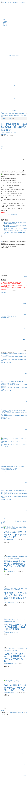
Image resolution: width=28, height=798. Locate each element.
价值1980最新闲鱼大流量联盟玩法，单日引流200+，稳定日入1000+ (15, 687)
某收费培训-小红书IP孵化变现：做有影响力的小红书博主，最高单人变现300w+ (15, 223)
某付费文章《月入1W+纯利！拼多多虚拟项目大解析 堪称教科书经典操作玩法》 (15, 225)
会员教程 (5, 22)
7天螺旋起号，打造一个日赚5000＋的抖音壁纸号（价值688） (15, 534)
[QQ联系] (14, 740)
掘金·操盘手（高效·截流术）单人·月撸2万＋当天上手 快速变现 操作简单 (15, 596)
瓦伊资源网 (3, 134)
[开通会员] (11, 753)
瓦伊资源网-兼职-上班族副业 (16, 712)
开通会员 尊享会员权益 (14, 56)
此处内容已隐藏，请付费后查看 (9, 214)
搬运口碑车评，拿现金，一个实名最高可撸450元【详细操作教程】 (14, 657)
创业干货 (5, 25)
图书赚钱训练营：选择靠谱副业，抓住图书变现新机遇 (14, 127)
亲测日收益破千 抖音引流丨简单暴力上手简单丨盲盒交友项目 (15, 627)
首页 (4, 19)
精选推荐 (5, 21)
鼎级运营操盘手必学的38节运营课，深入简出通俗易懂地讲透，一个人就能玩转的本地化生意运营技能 (15, 232)
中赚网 (2, 710)
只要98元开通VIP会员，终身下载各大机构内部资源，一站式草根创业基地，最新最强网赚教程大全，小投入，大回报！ (14, 115)
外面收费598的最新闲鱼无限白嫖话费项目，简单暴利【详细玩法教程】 (14, 565)
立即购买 (25, 276)
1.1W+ (24, 328)
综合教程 (5, 24)
